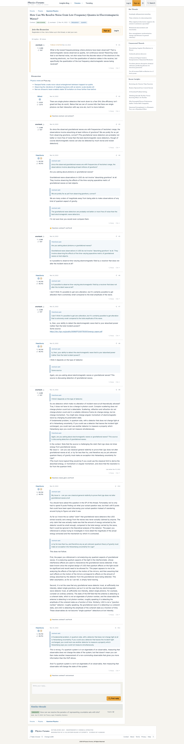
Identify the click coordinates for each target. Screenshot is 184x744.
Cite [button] (117, 68)
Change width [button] (49, 737)
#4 (119, 155)
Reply (112, 68)
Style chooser (36, 737)
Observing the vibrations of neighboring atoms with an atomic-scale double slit (64, 87)
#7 (119, 306)
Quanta (83, 22)
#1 (119, 45)
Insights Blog (64, 3)
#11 (119, 628)
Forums (77, 3)
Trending (89, 3)
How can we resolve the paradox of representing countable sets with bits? (70, 712)
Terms (138, 737)
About (132, 737)
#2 (119, 96)
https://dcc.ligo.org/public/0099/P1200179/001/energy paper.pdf (76, 331)
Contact (126, 737)
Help (149, 737)
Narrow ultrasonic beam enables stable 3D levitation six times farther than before (65, 89)
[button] (71, 3)
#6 (119, 275)
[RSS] (153, 737)
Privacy (143, 737)
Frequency (75, 22)
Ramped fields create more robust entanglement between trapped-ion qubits (64, 85)
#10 (119, 486)
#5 (119, 236)
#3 (119, 124)
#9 (119, 390)
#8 (119, 343)
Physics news (35, 81)
